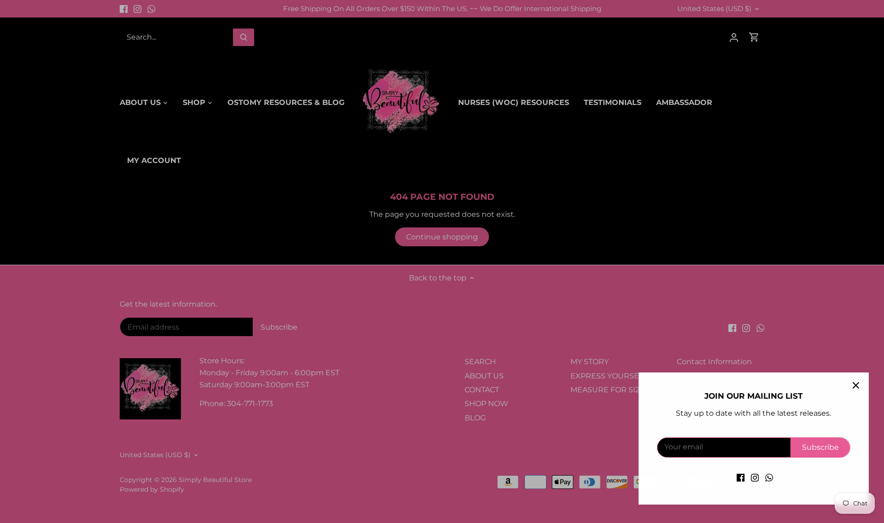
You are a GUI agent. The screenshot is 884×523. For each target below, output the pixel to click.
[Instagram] (752, 477)
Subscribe (817, 447)
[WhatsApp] (766, 477)
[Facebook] (737, 477)
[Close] (853, 385)
